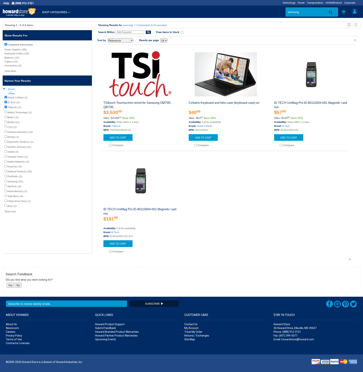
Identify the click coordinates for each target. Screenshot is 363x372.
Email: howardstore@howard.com (294, 339)
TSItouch (115, 126)
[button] (343, 12)
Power (301, 2)
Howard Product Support (110, 324)
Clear (11, 93)
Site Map (189, 339)
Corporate (349, 2)
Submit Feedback (105, 328)
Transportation (315, 2)
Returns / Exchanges (196, 335)
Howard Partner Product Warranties (116, 335)
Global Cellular (204, 126)
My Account (191, 328)
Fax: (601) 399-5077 (285, 335)
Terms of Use (14, 339)
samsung (128, 25)
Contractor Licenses (18, 343)
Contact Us (190, 324)
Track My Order (193, 331)
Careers (10, 331)
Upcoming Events (105, 339)
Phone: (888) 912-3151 (287, 331)
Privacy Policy (14, 335)
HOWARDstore (334, 2)
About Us (11, 324)
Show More (10, 71)
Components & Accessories (152, 25)
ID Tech (286, 126)
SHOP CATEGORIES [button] (55, 12)
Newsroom (12, 328)
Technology (289, 2)
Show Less (10, 211)
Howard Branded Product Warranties (117, 331)
